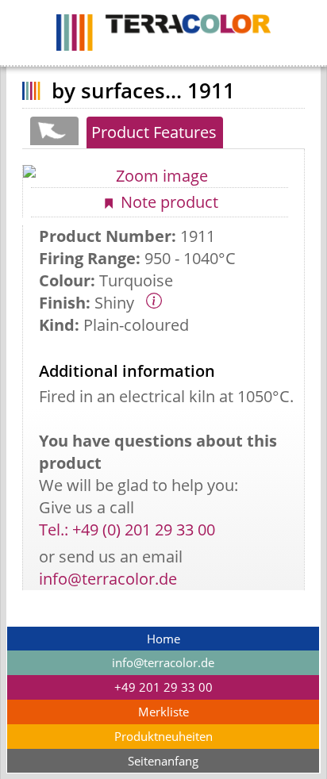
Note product (167, 202)
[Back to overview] (53, 131)
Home (163, 639)
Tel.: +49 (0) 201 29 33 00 (127, 529)
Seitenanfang (163, 761)
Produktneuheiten (163, 736)
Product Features (154, 132)
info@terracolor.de (108, 578)
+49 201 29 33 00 (163, 687)
